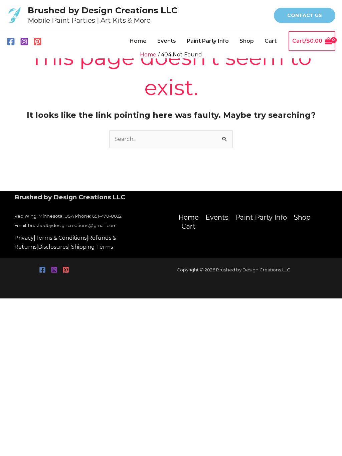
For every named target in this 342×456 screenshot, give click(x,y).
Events (166, 41)
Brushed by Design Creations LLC (102, 10)
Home (138, 41)
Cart (271, 41)
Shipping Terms (92, 247)
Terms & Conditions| (61, 238)
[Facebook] (11, 41)
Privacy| (24, 238)
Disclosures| (54, 247)
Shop (246, 41)
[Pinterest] (37, 41)
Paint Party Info (208, 41)
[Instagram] (24, 41)
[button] (304, 15)
